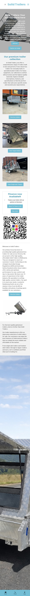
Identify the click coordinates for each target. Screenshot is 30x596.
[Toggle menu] (28, 4)
